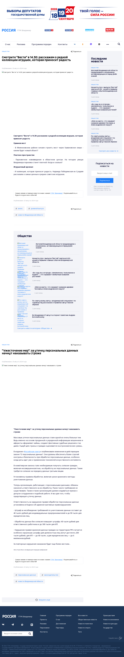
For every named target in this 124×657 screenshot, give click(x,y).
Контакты (62, 44)
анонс (20, 208)
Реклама (21, 44)
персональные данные (27, 575)
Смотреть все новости (107, 151)
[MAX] (91, 44)
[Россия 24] (69, 31)
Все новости (82, 615)
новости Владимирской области (30, 215)
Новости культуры (110, 624)
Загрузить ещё (44, 600)
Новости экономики (111, 619)
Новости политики (85, 624)
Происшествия (109, 615)
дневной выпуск (37, 208)
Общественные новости (87, 619)
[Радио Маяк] (110, 32)
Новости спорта (84, 628)
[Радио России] (89, 31)
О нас (7, 44)
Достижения (61, 624)
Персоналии (45, 628)
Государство (108, 628)
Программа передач (41, 44)
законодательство (51, 575)
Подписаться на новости (105, 165)
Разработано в (114, 638)
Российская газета (32, 451)
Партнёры (60, 628)
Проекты (43, 619)
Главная (43, 615)
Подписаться (105, 180)
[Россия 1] (49, 31)
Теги (80, 632)
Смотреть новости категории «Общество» (33, 328)
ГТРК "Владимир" (56, 193)
